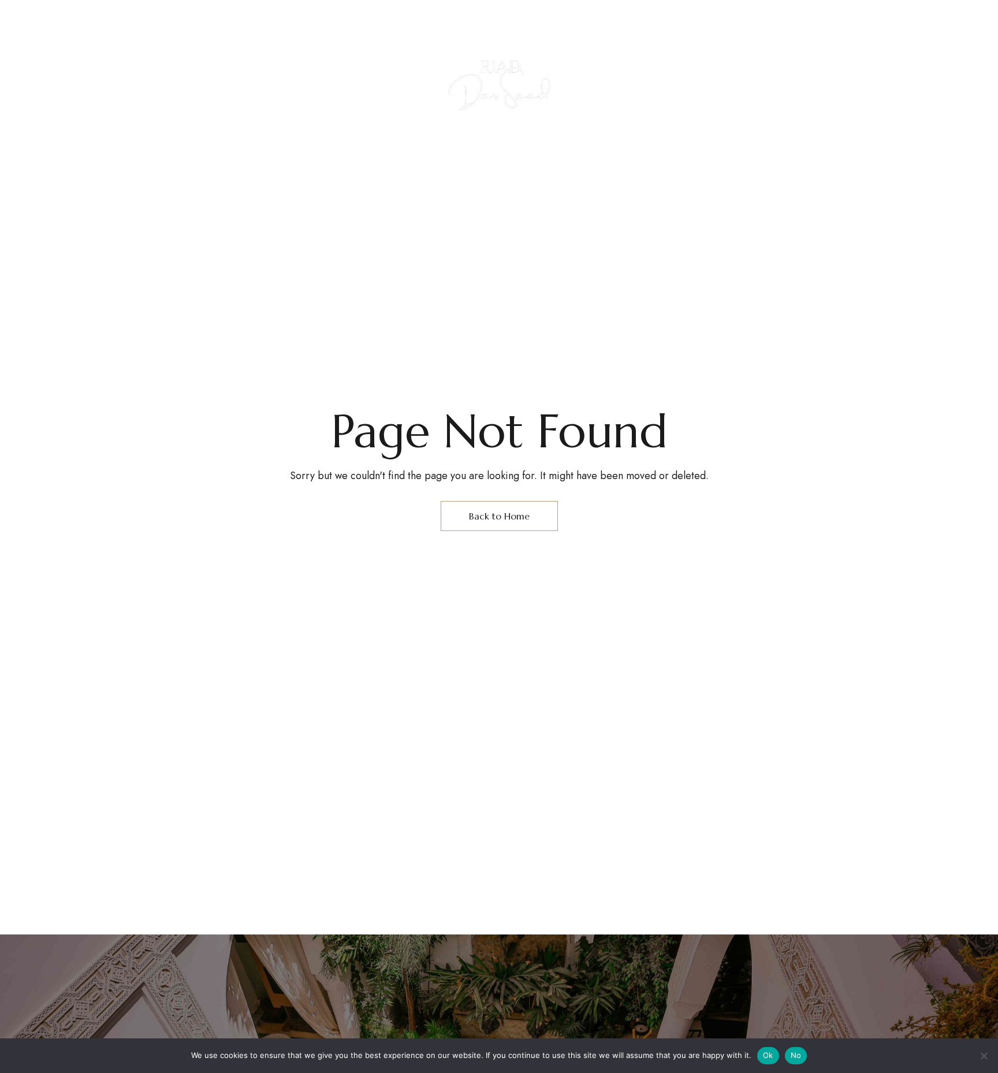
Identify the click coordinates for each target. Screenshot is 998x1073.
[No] (983, 1055)
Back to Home (499, 516)
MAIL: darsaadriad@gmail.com (805, 16)
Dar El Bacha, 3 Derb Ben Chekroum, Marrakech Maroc (248, 16)
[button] (835, 101)
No (796, 1055)
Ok (768, 1055)
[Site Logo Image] (500, 83)
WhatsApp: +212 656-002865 (659, 16)
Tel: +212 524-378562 (536, 16)
